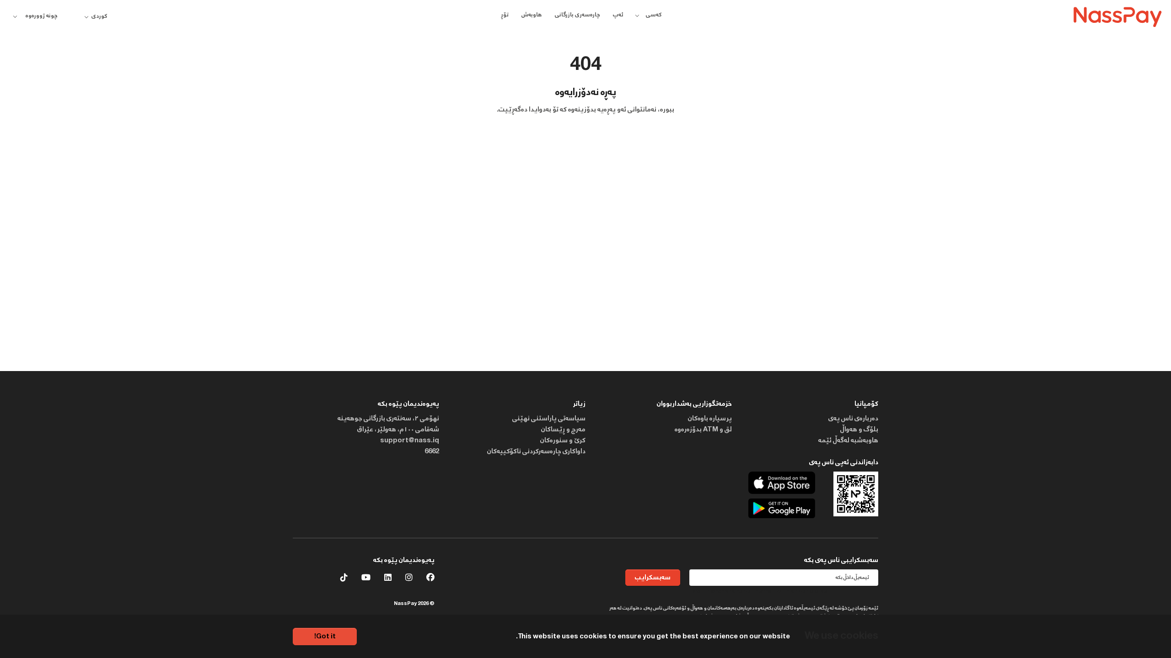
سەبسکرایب (653, 577)
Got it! (325, 636)
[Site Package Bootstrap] (1118, 16)
